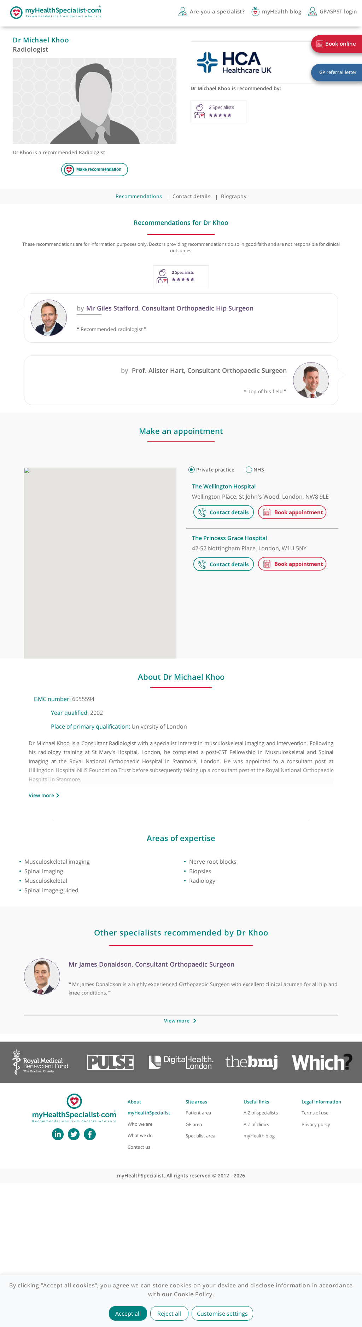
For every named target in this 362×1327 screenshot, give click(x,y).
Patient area (198, 1113)
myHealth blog (259, 1136)
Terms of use (315, 1113)
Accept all (128, 1313)
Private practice (215, 469)
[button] (45, 528)
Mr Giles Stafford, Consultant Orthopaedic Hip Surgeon (165, 308)
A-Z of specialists (261, 1113)
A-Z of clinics (256, 1125)
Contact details (191, 196)
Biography (233, 196)
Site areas (196, 1102)
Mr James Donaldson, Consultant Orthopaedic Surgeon (151, 964)
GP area (194, 1125)
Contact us (139, 1147)
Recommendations (139, 196)
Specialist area (200, 1136)
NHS (258, 469)
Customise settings (222, 1313)
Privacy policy (316, 1125)
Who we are (140, 1124)
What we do (140, 1135)
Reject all (169, 1313)
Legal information (321, 1102)
